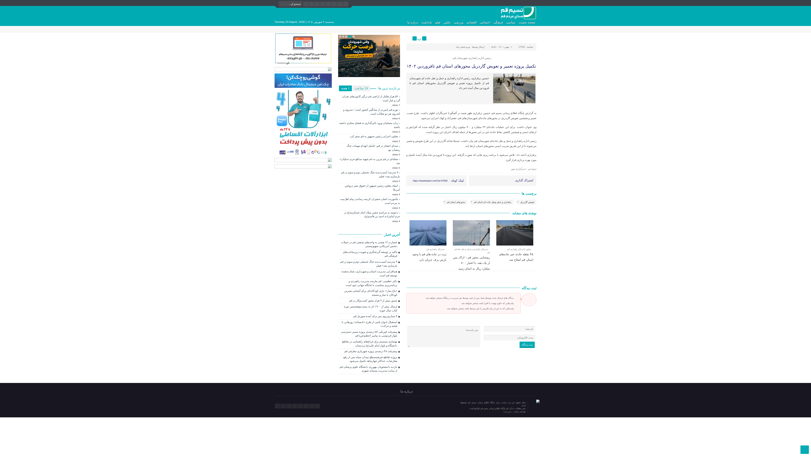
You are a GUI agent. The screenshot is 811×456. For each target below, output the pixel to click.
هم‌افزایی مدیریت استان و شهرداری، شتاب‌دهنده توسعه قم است (369, 273)
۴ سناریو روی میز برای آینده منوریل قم (375, 316)
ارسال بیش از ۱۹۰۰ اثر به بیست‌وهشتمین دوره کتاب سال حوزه (370, 308)
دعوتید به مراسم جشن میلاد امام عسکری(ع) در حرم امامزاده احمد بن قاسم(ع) (372, 214)
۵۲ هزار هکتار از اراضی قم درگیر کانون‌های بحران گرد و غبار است (371, 98)
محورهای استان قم (456, 202)
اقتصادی (472, 22)
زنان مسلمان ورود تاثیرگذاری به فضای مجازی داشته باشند (369, 125)
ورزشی (458, 22)
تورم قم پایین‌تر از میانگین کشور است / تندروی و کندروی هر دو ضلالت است (371, 111)
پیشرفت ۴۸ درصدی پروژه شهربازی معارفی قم (370, 351)
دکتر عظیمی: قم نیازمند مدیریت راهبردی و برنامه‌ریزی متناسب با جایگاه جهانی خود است (371, 283)
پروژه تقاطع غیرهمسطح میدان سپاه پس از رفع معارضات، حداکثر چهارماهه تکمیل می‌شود (370, 359)
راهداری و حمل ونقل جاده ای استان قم (492, 202)
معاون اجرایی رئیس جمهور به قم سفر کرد (374, 136)
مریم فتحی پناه (463, 47)
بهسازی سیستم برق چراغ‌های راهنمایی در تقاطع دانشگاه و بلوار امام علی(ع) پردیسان (369, 343)
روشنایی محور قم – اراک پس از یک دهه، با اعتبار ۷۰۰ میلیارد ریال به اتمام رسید (471, 263)
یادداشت (426, 22)
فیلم (437, 22)
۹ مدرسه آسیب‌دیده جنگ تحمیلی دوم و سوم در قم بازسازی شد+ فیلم (370, 174)
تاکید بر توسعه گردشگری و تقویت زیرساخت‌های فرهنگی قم (370, 254)
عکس (447, 22)
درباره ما (412, 22)
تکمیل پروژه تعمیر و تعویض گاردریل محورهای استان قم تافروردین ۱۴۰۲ (471, 66)
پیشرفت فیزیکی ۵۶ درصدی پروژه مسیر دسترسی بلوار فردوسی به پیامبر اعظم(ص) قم (369, 333)
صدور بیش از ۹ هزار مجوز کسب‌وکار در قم (373, 300)
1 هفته (345, 88)
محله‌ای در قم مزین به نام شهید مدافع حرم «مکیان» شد (370, 161)
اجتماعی (485, 22)
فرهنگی (498, 22)
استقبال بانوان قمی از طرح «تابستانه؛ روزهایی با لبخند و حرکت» (369, 324)
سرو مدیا (507, 411)
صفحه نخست (527, 22)
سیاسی (511, 22)
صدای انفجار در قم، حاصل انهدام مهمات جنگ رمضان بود (373, 147)
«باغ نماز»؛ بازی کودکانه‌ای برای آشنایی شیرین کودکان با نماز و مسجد (370, 292)
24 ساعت (361, 88)
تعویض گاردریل (527, 202)
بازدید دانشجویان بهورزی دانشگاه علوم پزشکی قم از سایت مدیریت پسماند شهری (368, 368)
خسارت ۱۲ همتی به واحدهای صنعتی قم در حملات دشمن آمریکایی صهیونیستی (369, 244)
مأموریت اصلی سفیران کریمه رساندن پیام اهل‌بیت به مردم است (370, 201)
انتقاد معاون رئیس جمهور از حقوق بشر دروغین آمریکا (372, 187)
